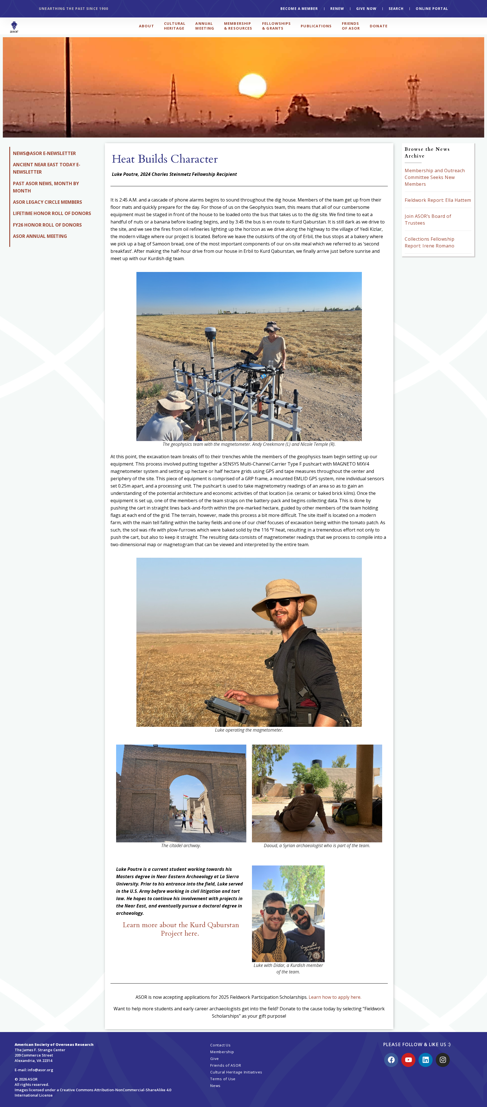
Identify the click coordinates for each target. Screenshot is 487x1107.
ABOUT (146, 25)
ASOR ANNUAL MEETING (40, 236)
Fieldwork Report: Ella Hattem (438, 200)
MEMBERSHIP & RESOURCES (238, 26)
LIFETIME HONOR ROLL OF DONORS (52, 213)
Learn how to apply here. (335, 997)
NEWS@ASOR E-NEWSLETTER (44, 153)
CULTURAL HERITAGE (175, 26)
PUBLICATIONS (316, 25)
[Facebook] (391, 1060)
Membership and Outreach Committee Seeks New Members (435, 177)
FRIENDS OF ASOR (351, 26)
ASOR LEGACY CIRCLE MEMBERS (47, 202)
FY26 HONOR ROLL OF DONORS (47, 225)
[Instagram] (443, 1060)
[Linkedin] (426, 1060)
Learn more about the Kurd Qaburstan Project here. (181, 929)
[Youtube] (408, 1060)
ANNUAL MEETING (204, 26)
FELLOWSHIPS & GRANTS (276, 26)
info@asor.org (40, 1069)
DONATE (379, 25)
